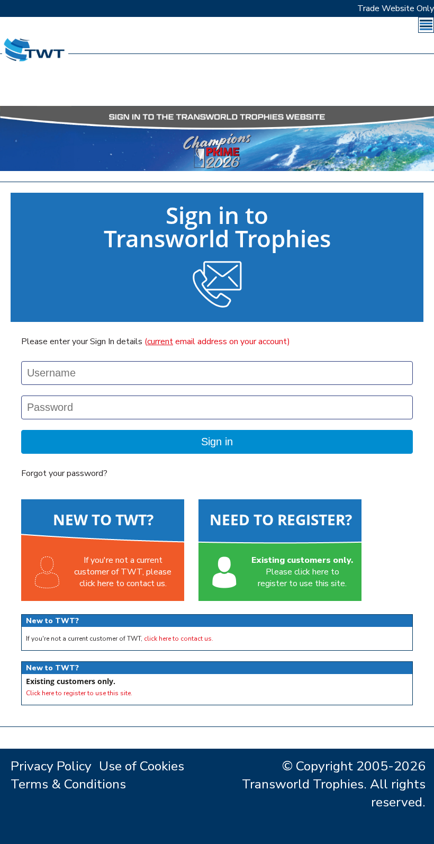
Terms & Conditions (68, 784)
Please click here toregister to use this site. (302, 571)
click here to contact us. (178, 638)
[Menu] (426, 25)
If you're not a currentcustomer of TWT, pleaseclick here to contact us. (122, 571)
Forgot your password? (64, 473)
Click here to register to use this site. (79, 693)
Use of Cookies (141, 766)
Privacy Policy (51, 766)
